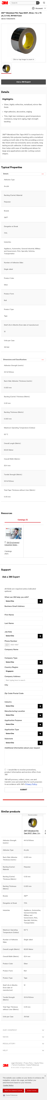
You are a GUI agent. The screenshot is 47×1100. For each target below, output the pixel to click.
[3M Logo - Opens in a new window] (5, 3)
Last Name (9, 623)
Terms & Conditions (18, 1065)
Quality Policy (38, 1063)
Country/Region (11, 667)
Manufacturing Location (15, 711)
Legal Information (16, 1063)
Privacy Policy (31, 784)
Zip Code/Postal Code (14, 693)
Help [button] (5, 1050)
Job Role (8, 632)
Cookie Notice (8, 1085)
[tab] (23, 520)
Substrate (9, 739)
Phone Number (11, 641)
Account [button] (39, 8)
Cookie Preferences (32, 1065)
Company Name (11, 650)
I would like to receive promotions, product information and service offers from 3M (23, 772)
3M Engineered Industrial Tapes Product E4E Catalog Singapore (13, 544)
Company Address (12, 676)
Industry (8, 702)
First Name (9, 615)
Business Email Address (15, 606)
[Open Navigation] (44, 3)
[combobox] (7, 645)
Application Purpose (13, 720)
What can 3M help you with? (17, 597)
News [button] (5, 1037)
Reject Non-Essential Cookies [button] (13, 1090)
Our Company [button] (10, 1030)
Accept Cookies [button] (31, 1090)
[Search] (38, 3)
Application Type (12, 730)
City (6, 685)
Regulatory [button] (9, 1044)
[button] (10, 1095)
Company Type (11, 658)
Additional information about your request (22, 748)
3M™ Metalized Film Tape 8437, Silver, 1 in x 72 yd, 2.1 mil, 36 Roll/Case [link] (32, 832)
